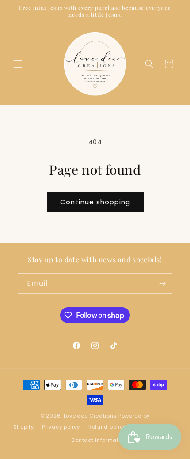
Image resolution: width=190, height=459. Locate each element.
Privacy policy (61, 426)
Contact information (99, 440)
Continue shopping (95, 202)
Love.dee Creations (90, 415)
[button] (17, 64)
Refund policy (107, 426)
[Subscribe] (162, 283)
